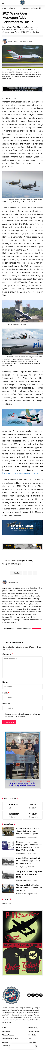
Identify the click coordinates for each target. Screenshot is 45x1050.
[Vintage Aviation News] (22, 2)
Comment (7, 654)
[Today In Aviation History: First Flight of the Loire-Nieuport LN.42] (8, 874)
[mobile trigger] (4, 3)
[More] (32, 1046)
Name (5, 682)
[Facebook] (39, 582)
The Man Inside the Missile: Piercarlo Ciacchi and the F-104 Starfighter (29, 887)
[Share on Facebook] (12, 1046)
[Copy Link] (22, 1046)
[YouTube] (42, 582)
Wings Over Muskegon (11, 564)
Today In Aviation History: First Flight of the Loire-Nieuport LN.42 (29, 874)
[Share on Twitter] (17, 1046)
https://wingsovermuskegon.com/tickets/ (20, 473)
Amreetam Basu (21, 853)
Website (6, 703)
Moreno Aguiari (13, 41)
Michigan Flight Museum (22, 561)
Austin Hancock (21, 880)
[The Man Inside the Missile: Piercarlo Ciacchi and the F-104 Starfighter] (8, 888)
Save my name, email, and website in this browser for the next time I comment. (22, 715)
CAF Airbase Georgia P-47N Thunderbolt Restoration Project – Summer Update (27, 831)
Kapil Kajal (19, 867)
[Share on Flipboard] (30, 573)
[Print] (27, 1046)
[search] (41, 3)
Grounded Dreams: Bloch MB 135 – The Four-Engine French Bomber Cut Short (28, 861)
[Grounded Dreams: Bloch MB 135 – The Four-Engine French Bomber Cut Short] (8, 861)
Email (5, 693)
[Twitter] (33, 806)
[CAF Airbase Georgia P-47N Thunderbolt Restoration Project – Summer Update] (8, 831)
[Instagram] (12, 815)
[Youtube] (33, 815)
